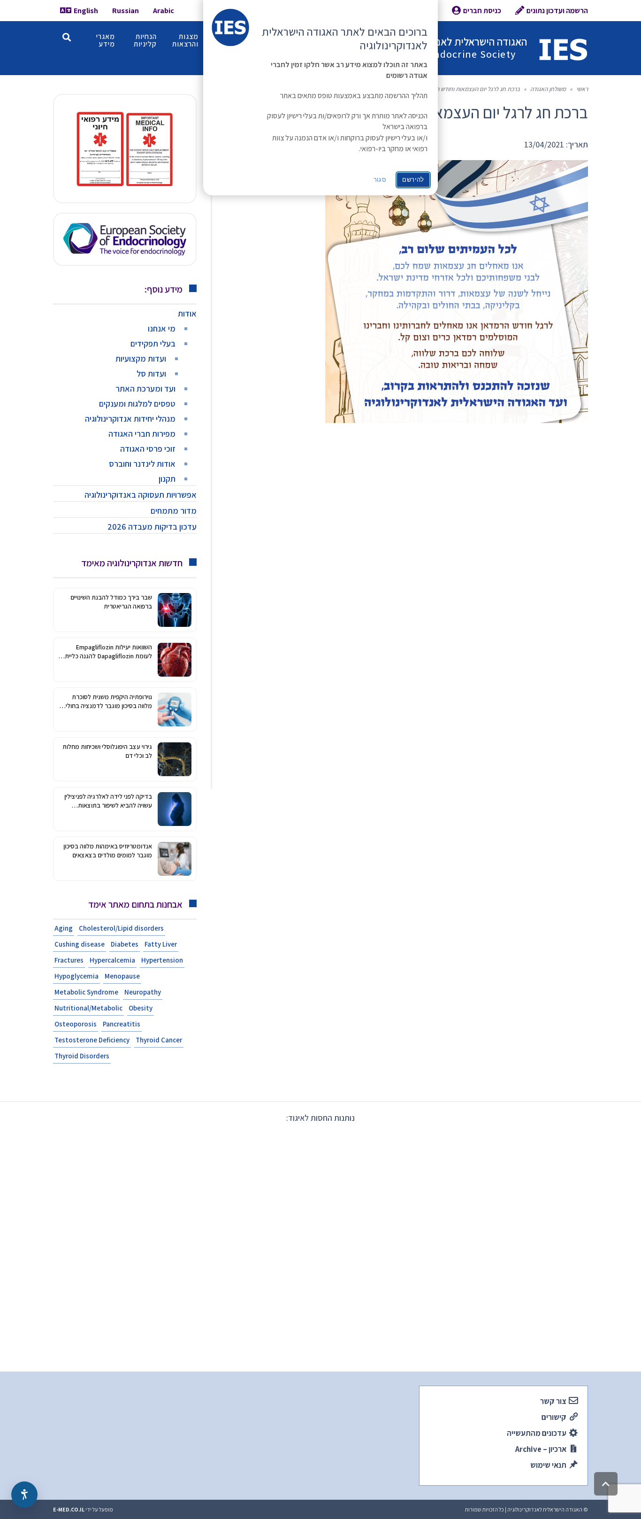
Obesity (141, 1007)
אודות (187, 313)
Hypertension (162, 960)
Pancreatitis (121, 1023)
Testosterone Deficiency (92, 1039)
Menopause (122, 976)
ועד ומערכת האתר (145, 388)
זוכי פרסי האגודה (148, 448)
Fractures (69, 960)
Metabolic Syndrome (86, 991)
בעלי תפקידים (153, 343)
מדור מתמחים (174, 510)
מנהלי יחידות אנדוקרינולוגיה (130, 418)
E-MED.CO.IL (68, 1509)
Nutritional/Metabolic (88, 1007)
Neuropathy (142, 991)
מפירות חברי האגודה (142, 433)
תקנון (167, 478)
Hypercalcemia (112, 960)
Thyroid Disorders (81, 1055)
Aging (63, 928)
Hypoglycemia (76, 976)
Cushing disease (79, 944)
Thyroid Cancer (159, 1039)
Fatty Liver (161, 944)
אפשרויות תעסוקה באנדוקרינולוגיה (140, 494)
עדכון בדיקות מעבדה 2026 (152, 526)
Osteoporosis (75, 1023)
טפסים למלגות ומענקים (137, 403)
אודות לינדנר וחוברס (142, 463)
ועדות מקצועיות (140, 358)
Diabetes (124, 944)
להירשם (413, 179)
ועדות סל (151, 373)
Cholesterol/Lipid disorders (121, 928)
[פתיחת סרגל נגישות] (24, 1494)
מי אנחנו (162, 328)
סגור (380, 179)
